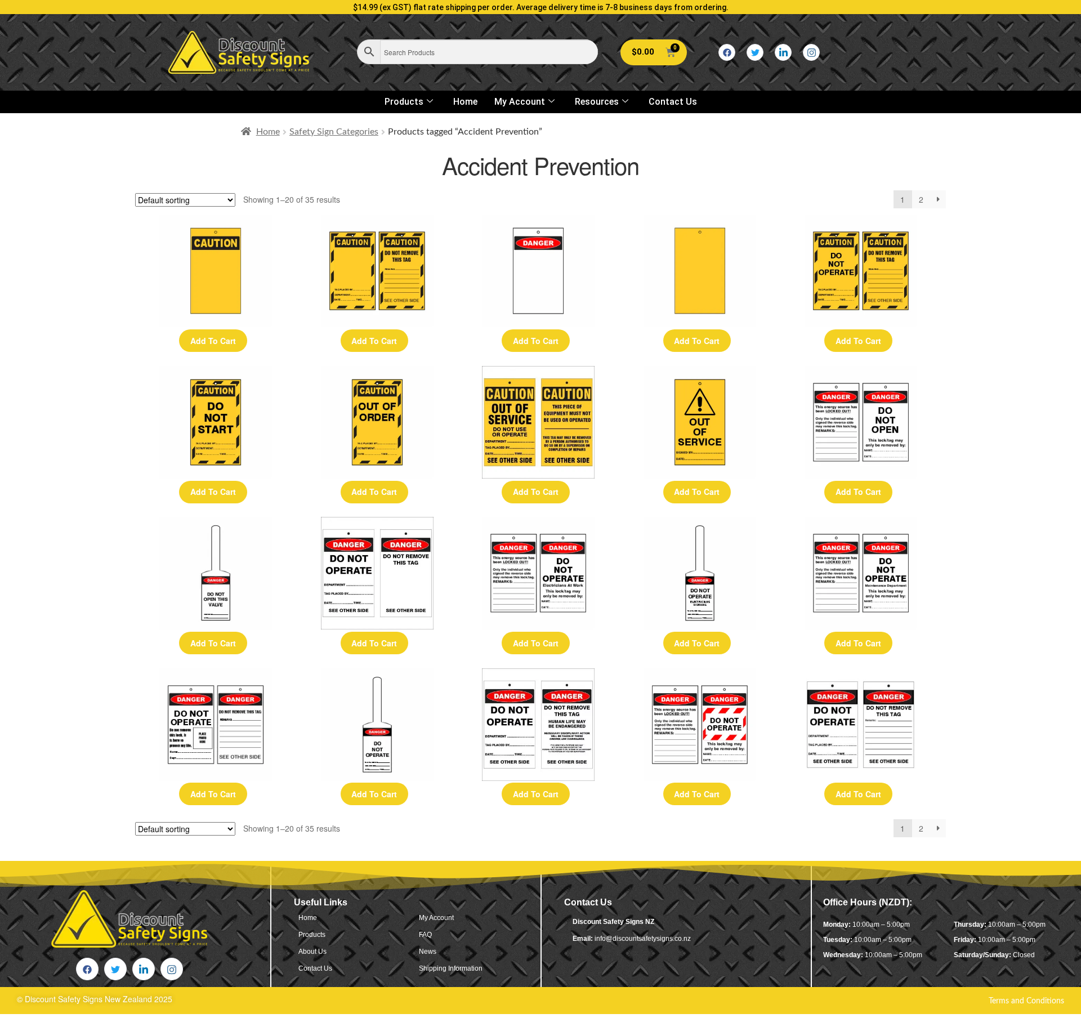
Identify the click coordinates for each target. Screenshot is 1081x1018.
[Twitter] (755, 52)
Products (404, 101)
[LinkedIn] (783, 52)
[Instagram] (811, 52)
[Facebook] (726, 52)
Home (465, 101)
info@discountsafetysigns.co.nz (643, 939)
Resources (597, 101)
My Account (519, 101)
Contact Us (673, 101)
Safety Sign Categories (333, 131)
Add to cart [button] (213, 340)
